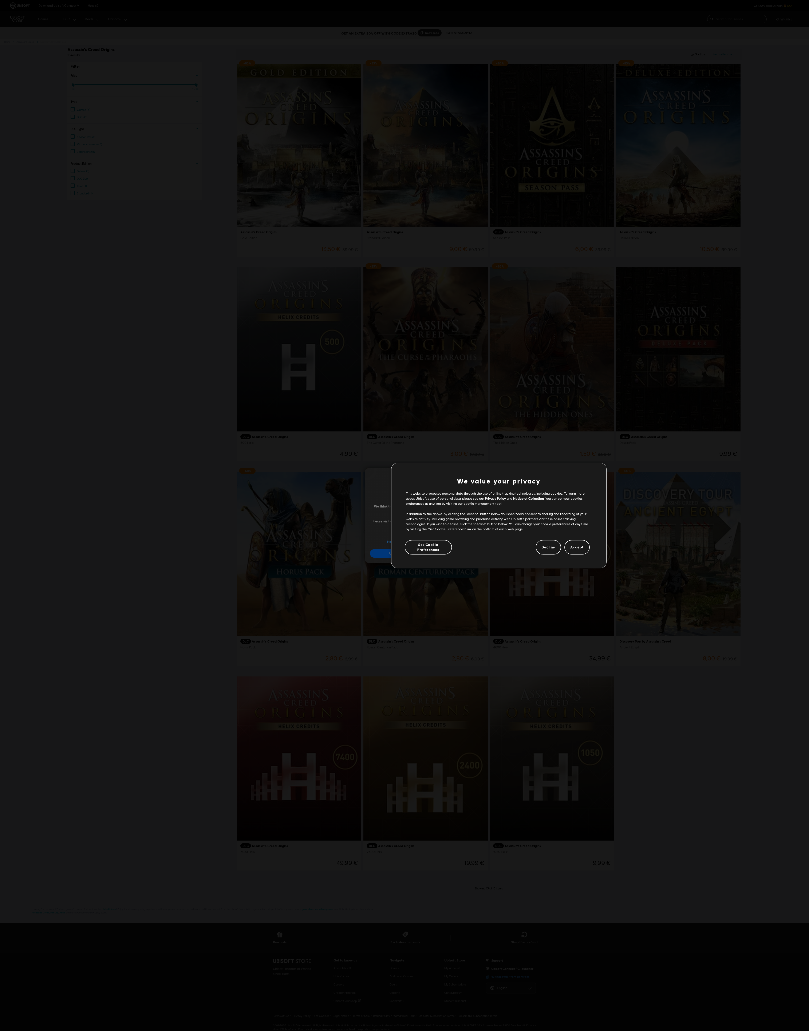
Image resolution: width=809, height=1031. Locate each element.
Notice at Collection (528, 498)
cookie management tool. (483, 504)
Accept (577, 547)
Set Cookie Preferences (428, 547)
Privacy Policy (495, 498)
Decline (548, 547)
